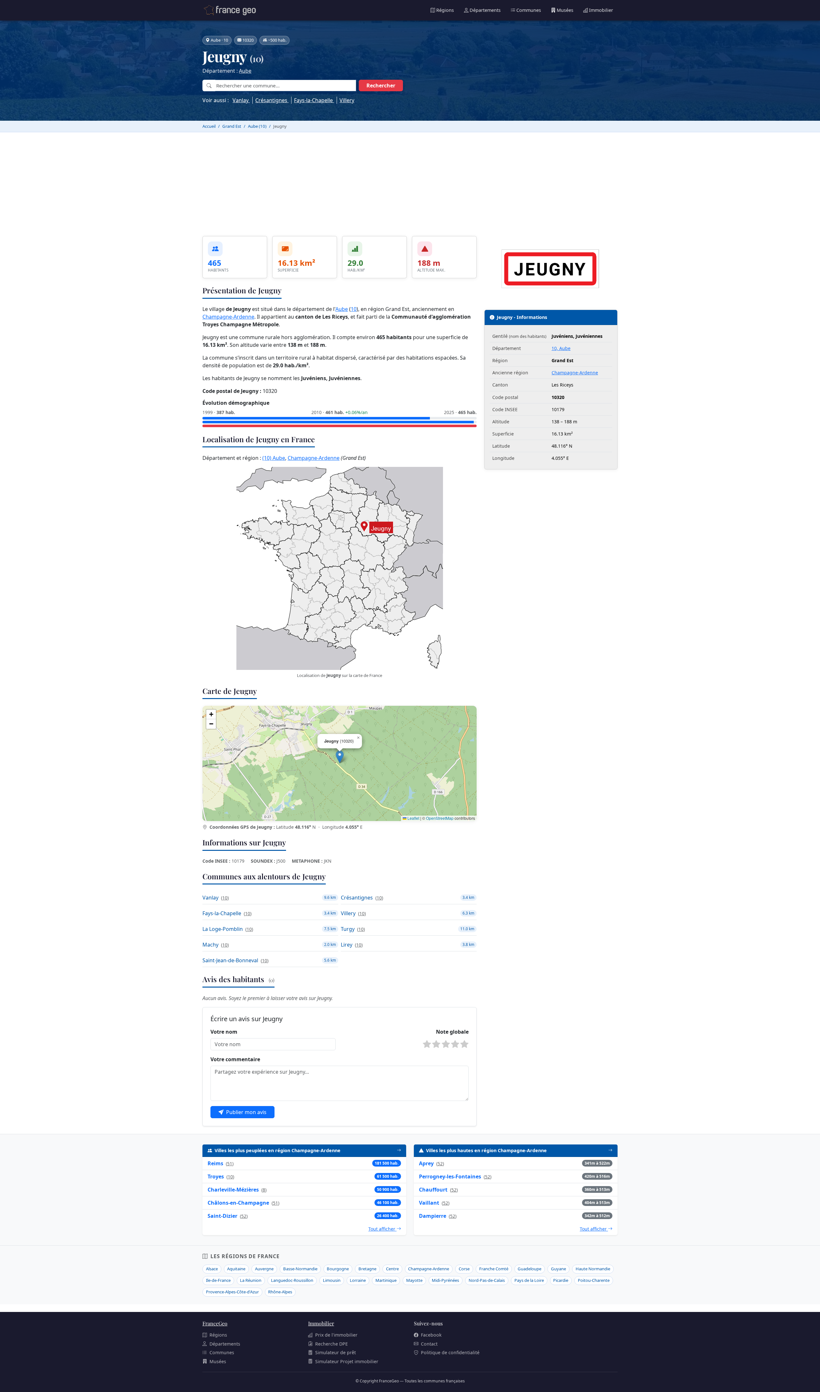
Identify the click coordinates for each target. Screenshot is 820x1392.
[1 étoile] (427, 1044)
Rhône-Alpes (280, 1292)
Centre (392, 1269)
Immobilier (601, 10)
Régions (445, 10)
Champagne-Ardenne (228, 316)
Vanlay (241, 100)
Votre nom (223, 1031)
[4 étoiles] (455, 1044)
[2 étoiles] (436, 1044)
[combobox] (285, 86)
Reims (215, 1163)
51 (229, 1163)
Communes (528, 10)
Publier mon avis (246, 1112)
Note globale (452, 1031)
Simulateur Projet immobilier (346, 1361)
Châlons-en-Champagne (238, 1202)
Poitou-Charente (594, 1280)
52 (243, 1216)
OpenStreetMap (440, 818)
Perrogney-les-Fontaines (450, 1176)
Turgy (348, 928)
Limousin (331, 1280)
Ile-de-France (218, 1280)
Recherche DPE (331, 1344)
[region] (339, 763)
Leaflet (412, 818)
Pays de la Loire (529, 1280)
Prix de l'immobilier (336, 1335)
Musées (565, 10)
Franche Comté (493, 1269)
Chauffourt (433, 1189)
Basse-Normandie (300, 1269)
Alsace (212, 1269)
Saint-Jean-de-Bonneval (230, 960)
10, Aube (561, 348)
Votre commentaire (235, 1059)
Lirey (346, 944)
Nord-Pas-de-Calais (487, 1280)
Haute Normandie (593, 1269)
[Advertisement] (410, 180)
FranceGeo (214, 1323)
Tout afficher (382, 1229)
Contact (429, 1344)
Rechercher (380, 85)
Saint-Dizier (222, 1215)
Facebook (431, 1335)
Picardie (560, 1280)
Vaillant (429, 1202)
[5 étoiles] (464, 1044)
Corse (464, 1269)
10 (354, 309)
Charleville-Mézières (233, 1189)
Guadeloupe (529, 1269)
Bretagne (367, 1269)
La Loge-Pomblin (222, 928)
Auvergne (264, 1269)
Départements (485, 10)
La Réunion (250, 1280)
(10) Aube (273, 457)
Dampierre (432, 1215)
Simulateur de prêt (335, 1352)
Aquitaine (236, 1269)
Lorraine (358, 1280)
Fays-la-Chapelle (314, 100)
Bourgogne (338, 1269)
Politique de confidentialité (450, 1352)
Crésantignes (272, 100)
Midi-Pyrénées (445, 1280)
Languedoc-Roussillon (292, 1280)
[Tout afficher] (399, 1150)
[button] (340, 756)
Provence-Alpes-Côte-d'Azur (232, 1292)
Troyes (216, 1176)
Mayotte (414, 1280)
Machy (210, 944)
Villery (347, 100)
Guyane (558, 1269)
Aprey (426, 1163)
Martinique (386, 1280)
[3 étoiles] (446, 1044)
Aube (245, 70)
